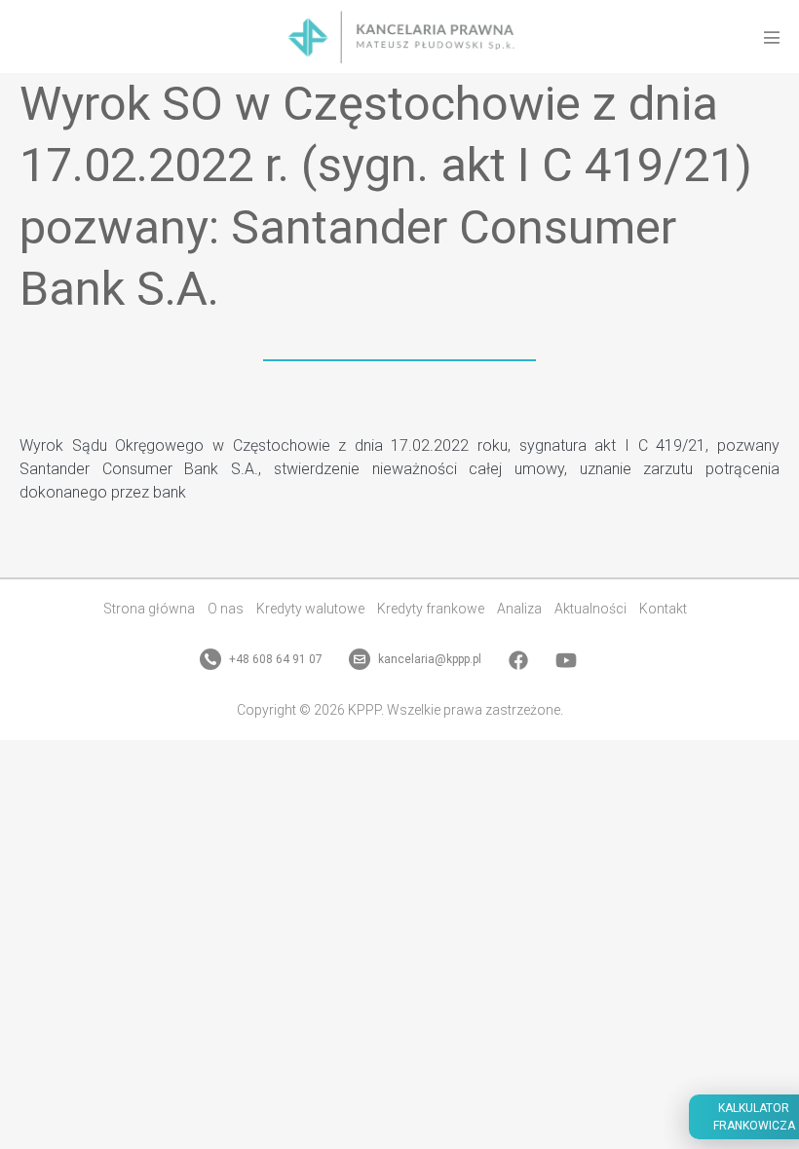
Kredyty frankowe (430, 608)
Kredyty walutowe (310, 608)
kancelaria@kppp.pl (428, 659)
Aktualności (590, 608)
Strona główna (149, 608)
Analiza (519, 608)
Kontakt (663, 608)
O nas (226, 608)
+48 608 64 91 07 (274, 659)
